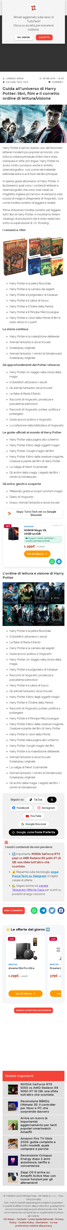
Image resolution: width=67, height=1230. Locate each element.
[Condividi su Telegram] (59, 561)
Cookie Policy (26, 1222)
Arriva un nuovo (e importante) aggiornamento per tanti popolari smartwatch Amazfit (38, 1125)
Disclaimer (42, 1222)
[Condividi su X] (52, 910)
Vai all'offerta (35, 553)
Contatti (21, 1219)
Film (25, 82)
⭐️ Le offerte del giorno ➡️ (28, 929)
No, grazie (23, 37)
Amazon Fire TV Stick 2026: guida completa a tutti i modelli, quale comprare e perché (37, 1144)
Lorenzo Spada (15, 78)
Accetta (44, 37)
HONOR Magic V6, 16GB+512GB (35, 532)
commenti (57, 82)
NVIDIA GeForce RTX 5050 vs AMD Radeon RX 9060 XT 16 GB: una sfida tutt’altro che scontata (39, 1089)
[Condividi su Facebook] (61, 910)
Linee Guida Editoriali (40, 1219)
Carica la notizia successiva (33, 1010)
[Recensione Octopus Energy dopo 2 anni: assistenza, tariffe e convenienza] (13, 1160)
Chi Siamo (9, 1219)
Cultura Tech (14, 82)
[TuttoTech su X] (52, 800)
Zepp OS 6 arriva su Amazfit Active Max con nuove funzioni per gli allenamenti (38, 1177)
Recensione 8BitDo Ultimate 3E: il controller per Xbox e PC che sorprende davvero (38, 1106)
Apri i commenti (13, 910)
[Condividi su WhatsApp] (52, 561)
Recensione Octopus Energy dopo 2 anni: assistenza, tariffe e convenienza (36, 1160)
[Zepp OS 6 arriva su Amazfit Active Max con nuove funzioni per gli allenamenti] (13, 1177)
